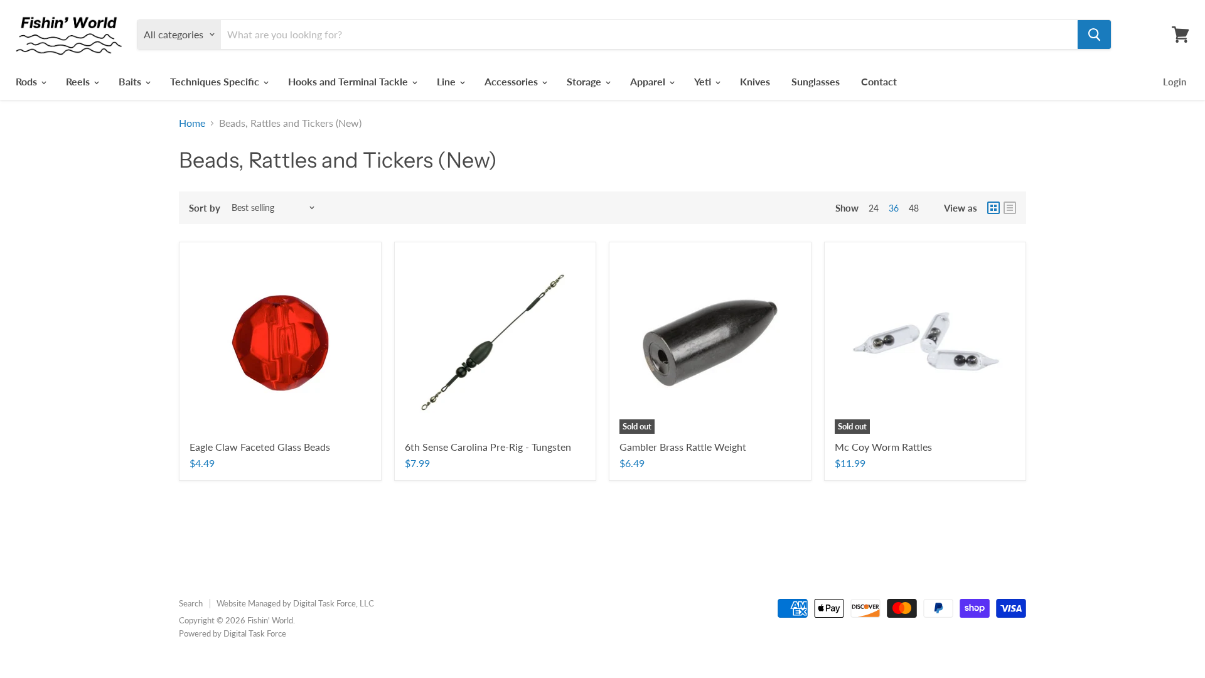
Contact (879, 81)
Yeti (704, 81)
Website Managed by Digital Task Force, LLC (295, 603)
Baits (131, 81)
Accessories (512, 81)
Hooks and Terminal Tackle (349, 81)
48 (914, 208)
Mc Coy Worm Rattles (883, 447)
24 (874, 208)
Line (447, 81)
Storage (585, 81)
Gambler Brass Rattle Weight (682, 447)
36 (894, 208)
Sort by (204, 208)
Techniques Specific (216, 81)
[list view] (1010, 208)
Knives (755, 81)
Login (1174, 81)
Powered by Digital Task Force (232, 633)
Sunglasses (815, 81)
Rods (28, 81)
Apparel (649, 81)
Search (191, 603)
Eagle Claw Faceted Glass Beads (260, 447)
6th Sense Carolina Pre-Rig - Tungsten (488, 447)
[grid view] (993, 208)
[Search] (1094, 34)
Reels (79, 81)
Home (192, 123)
